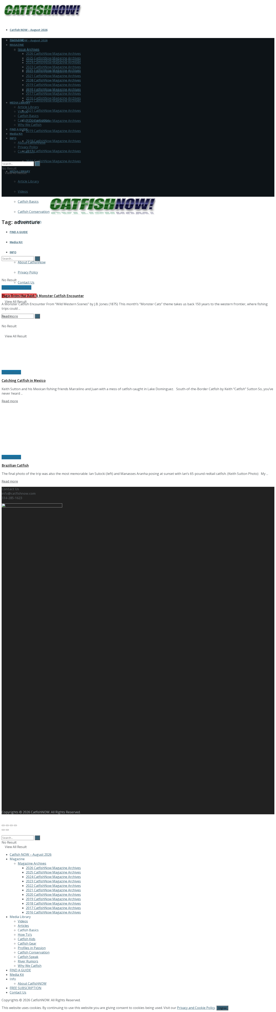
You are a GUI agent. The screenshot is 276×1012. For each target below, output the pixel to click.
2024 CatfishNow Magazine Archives (53, 62)
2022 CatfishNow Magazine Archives (53, 100)
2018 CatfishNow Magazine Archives (53, 141)
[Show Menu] (3, 186)
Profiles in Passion (32, 948)
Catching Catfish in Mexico (24, 380)
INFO (13, 138)
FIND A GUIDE (19, 232)
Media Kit (16, 134)
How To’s (25, 934)
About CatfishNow (31, 142)
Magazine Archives (32, 863)
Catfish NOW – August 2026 (28, 30)
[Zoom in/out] (15, 825)
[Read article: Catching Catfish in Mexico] (138, 344)
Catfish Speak (28, 957)
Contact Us (26, 151)
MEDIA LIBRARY (20, 102)
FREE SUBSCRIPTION (25, 988)
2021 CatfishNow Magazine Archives (53, 110)
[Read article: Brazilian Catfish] (138, 429)
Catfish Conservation (34, 120)
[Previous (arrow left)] (3, 829)
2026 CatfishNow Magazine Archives (53, 53)
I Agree (222, 1008)
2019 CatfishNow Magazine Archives (53, 131)
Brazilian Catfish (15, 465)
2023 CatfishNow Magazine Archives (53, 67)
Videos (23, 191)
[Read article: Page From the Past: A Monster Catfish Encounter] (138, 259)
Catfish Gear (27, 943)
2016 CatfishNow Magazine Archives (53, 161)
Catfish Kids (26, 939)
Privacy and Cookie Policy (196, 1008)
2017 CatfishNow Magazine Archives (53, 151)
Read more (10, 316)
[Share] (7, 825)
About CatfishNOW (32, 983)
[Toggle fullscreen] (11, 825)
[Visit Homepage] (103, 215)
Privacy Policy (28, 147)
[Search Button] (37, 316)
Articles (23, 925)
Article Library (28, 181)
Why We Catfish (29, 125)
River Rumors (28, 961)
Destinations (11, 372)
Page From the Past (16, 287)
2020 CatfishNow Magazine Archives (53, 120)
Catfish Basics (28, 116)
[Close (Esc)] (3, 825)
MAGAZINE (17, 45)
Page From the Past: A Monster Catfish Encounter (43, 296)
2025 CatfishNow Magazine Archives (53, 58)
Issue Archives (28, 49)
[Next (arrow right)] (7, 829)
